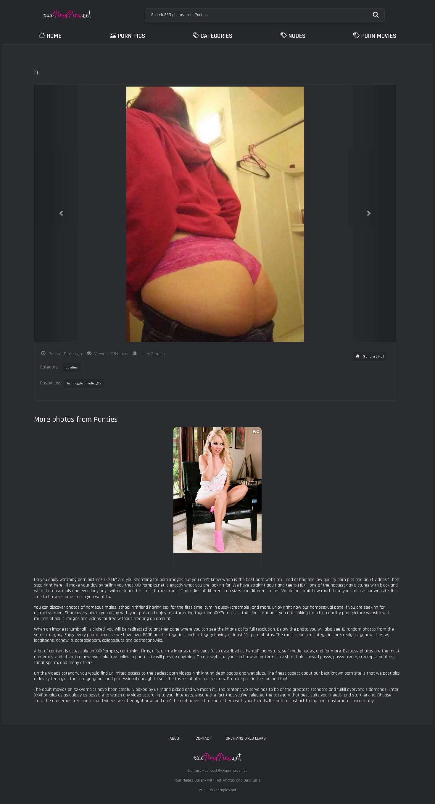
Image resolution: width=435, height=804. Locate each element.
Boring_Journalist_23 (84, 383)
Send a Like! (373, 356)
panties (71, 367)
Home (54, 36)
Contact (203, 738)
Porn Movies (378, 36)
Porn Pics (131, 36)
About (175, 738)
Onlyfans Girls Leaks (246, 738)
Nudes (296, 36)
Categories (216, 36)
